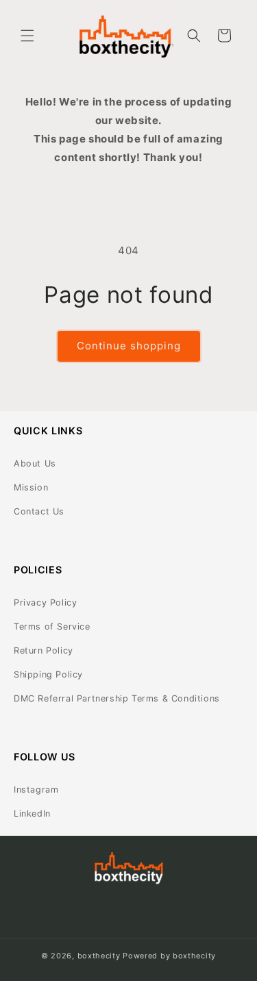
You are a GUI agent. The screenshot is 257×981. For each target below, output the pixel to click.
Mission (31, 487)
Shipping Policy (48, 674)
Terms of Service (52, 626)
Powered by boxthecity (169, 955)
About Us (35, 463)
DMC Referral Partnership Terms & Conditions (117, 698)
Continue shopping (129, 345)
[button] (27, 36)
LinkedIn (32, 813)
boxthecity (99, 955)
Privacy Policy (45, 602)
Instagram (36, 789)
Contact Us (39, 511)
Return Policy (43, 650)
